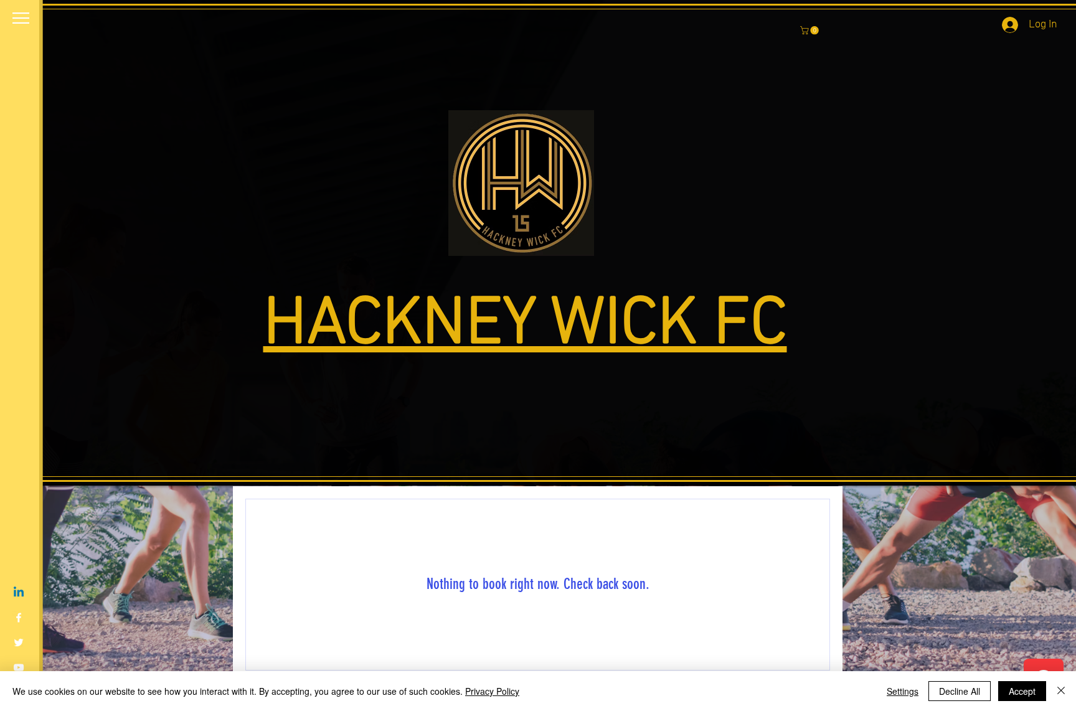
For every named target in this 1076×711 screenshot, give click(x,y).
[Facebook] (18, 617)
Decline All (959, 691)
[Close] (1061, 691)
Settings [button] (902, 691)
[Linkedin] (18, 592)
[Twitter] (18, 642)
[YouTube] (18, 667)
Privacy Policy (492, 691)
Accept (1022, 691)
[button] (20, 18)
